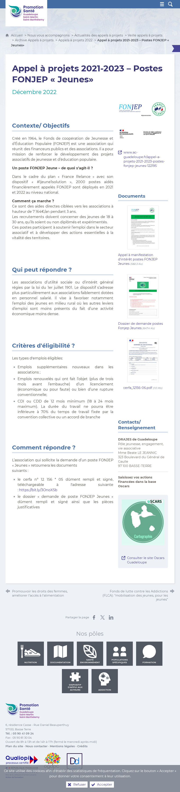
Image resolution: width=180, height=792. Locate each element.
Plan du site (14, 746)
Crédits (82, 746)
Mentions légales (62, 746)
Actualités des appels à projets (98, 35)
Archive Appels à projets (34, 40)
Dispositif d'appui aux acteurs (75, 687)
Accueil (17, 35)
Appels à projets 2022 (75, 40)
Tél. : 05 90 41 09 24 (19, 733)
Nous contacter (36, 746)
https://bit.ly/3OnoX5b (38, 490)
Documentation (60, 662)
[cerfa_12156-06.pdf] (142, 360)
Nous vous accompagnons (48, 35)
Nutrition (30, 662)
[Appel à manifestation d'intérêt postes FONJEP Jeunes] (142, 227)
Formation (149, 662)
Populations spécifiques (120, 661)
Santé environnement (90, 661)
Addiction (104, 690)
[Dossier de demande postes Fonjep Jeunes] (142, 296)
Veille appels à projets (145, 35)
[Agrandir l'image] (143, 108)
